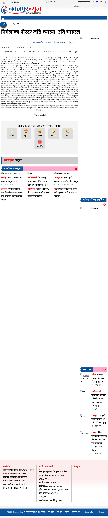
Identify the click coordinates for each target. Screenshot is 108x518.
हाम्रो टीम (59, 512)
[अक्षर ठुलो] (74, 42)
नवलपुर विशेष (15, 23)
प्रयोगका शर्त (76, 512)
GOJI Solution (100, 512)
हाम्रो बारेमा (51, 512)
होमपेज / (6, 23)
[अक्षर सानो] (70, 42)
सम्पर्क (43, 512)
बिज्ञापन (67, 512)
